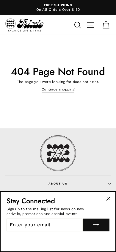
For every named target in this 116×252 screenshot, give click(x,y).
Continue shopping (58, 89)
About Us (58, 183)
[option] (58, 7)
